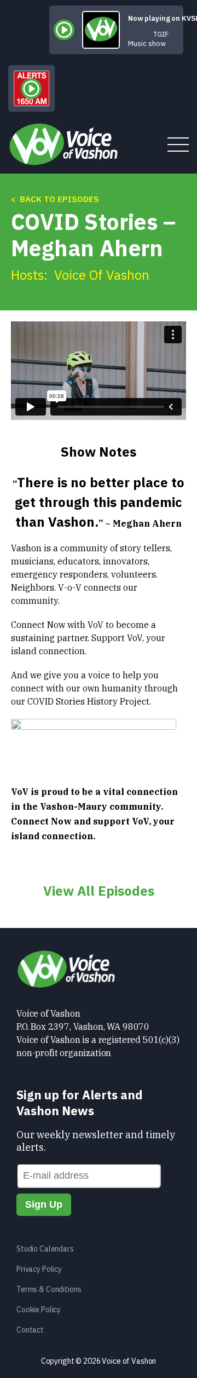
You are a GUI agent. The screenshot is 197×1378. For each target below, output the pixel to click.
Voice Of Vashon (101, 275)
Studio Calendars (45, 1249)
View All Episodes (98, 891)
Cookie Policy (38, 1309)
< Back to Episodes (55, 199)
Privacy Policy (39, 1269)
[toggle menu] (178, 145)
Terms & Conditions (48, 1289)
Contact (30, 1330)
